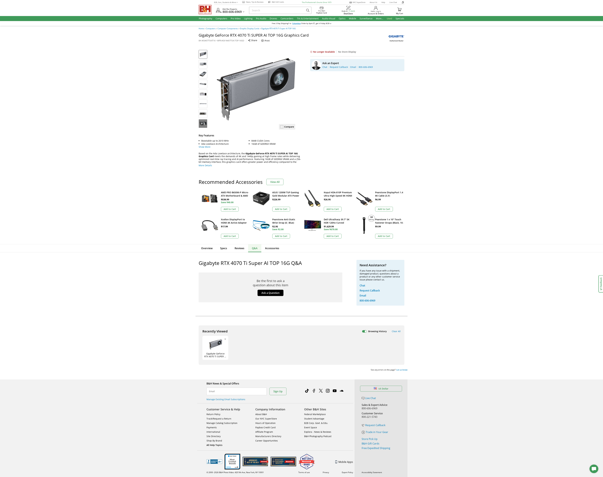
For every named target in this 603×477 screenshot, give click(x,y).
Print (267, 40)
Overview (207, 248)
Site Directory (213, 436)
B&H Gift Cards (370, 443)
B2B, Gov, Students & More (225, 2)
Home (201, 29)
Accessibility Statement (372, 472)
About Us (373, 2)
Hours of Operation (265, 423)
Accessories (272, 248)
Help (383, 2)
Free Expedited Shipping (376, 448)
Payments (211, 427)
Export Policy (347, 472)
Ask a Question (270, 293)
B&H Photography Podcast (317, 436)
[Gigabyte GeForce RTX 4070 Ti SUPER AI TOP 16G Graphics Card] (256, 89)
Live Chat (393, 2)
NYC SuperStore (359, 2)
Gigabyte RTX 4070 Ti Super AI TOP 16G (278, 29)
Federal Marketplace (315, 414)
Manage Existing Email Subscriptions (225, 399)
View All (275, 182)
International (213, 431)
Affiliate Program (264, 431)
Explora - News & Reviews (317, 431)
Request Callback (375, 425)
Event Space (310, 427)
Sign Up (277, 391)
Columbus (296, 23)
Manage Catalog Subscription (221, 423)
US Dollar (383, 388)
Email (212, 391)
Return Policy (213, 414)
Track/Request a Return (218, 418)
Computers (211, 29)
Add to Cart (230, 209)
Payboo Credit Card (265, 427)
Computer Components (227, 29)
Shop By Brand (214, 440)
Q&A (255, 248)
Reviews (239, 248)
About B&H (261, 414)
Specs (223, 248)
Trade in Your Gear (377, 432)
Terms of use (304, 472)
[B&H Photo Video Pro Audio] (206, 9)
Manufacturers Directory (268, 436)
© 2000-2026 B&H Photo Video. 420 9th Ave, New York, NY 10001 (235, 472)
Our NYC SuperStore (266, 418)
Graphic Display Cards (249, 29)
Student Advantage (314, 418)
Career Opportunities (266, 440)
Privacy (326, 472)
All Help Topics (214, 445)
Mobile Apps (345, 462)
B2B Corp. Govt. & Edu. (316, 423)
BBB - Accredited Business (214, 461)
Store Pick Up (370, 439)
